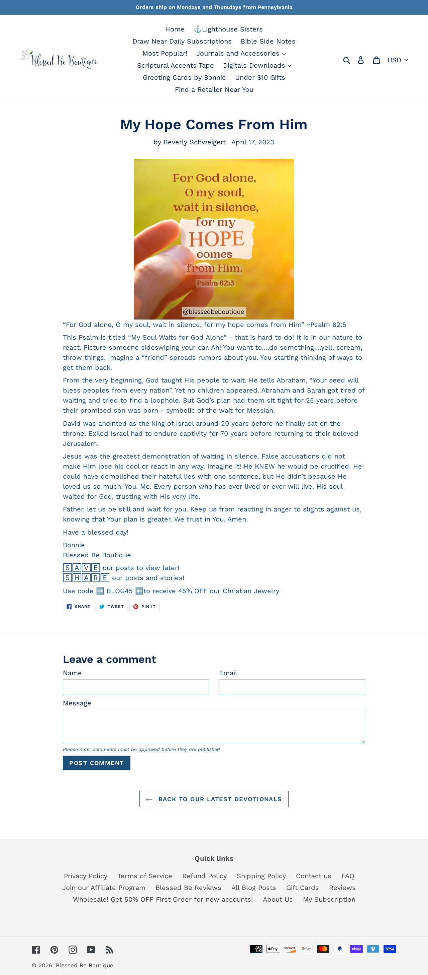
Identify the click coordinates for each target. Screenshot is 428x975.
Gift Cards (302, 888)
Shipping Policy (261, 876)
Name (72, 673)
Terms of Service (144, 876)
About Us (278, 899)
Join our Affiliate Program (103, 888)
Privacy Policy (85, 876)
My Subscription (329, 899)
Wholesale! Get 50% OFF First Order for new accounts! (163, 899)
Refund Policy (204, 876)
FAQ (347, 876)
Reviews (342, 888)
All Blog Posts (253, 888)
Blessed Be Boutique (84, 965)
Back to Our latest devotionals (219, 799)
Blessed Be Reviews (188, 888)
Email (228, 673)
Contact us (313, 876)
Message (77, 703)
